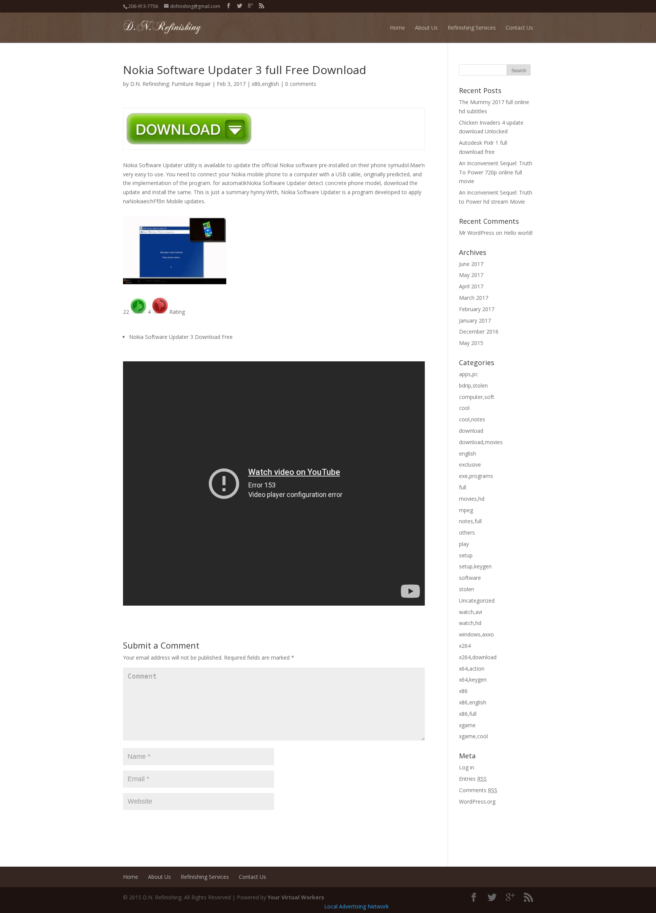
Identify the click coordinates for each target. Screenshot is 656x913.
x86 (463, 691)
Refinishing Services (472, 27)
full (462, 487)
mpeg (466, 510)
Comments (478, 790)
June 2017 (471, 263)
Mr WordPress (476, 232)
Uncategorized (477, 600)
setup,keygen (475, 566)
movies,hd (471, 498)
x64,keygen (473, 679)
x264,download (478, 657)
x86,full (467, 713)
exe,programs (476, 475)
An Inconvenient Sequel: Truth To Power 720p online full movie (495, 172)
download (471, 430)
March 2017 (473, 297)
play (464, 543)
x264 (465, 645)
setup (466, 555)
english (467, 453)
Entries (473, 778)
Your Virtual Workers (296, 897)
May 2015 (471, 343)
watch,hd (470, 623)
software (470, 577)
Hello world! (518, 232)
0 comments (300, 83)
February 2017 (476, 309)
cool (464, 407)
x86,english (265, 83)
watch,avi (470, 612)
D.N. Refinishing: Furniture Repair (170, 83)
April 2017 (471, 286)
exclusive (470, 464)
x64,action (471, 668)
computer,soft (476, 396)
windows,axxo (476, 634)
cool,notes (472, 419)
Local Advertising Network (356, 906)
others (467, 532)
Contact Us (519, 27)
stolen (466, 589)
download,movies (481, 442)
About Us (426, 27)
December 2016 (478, 331)
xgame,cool (473, 736)
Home (397, 27)
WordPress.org (477, 801)
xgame (467, 725)
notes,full (470, 521)
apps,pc (468, 374)
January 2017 (475, 320)
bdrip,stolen (473, 385)
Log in (466, 767)
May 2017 (471, 274)
